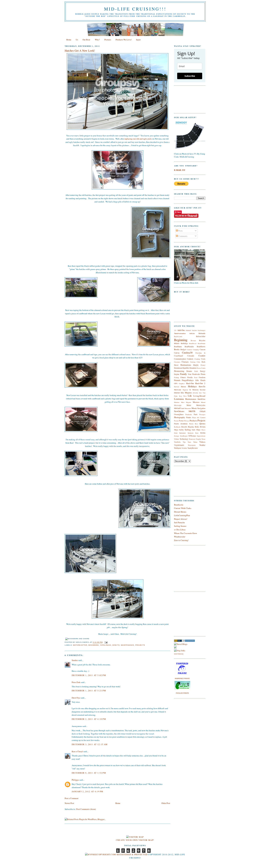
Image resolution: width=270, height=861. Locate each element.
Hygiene (185, 390)
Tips (184, 442)
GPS (176, 383)
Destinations (185, 364)
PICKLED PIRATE (182, 693)
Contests (190, 359)
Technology (184, 439)
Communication (180, 359)
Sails (193, 430)
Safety (181, 430)
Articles (192, 333)
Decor (176, 365)
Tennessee (192, 439)
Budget (183, 349)
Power (181, 420)
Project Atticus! (180, 519)
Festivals (196, 374)
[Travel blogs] (178, 641)
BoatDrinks (201, 343)
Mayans (188, 402)
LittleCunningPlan (182, 515)
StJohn (202, 433)
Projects (140, 645)
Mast (182, 402)
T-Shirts (176, 439)
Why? (97, 39)
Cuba (198, 362)
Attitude (201, 333)
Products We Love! (124, 39)
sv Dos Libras (179, 529)
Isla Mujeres (186, 392)
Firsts (203, 374)
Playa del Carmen (198, 417)
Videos (202, 441)
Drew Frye (76, 697)
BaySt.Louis (178, 336)
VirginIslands (179, 445)
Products (193, 420)
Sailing (188, 429)
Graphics (182, 383)
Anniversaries (180, 333)
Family (183, 374)
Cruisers (185, 361)
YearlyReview (193, 448)
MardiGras (201, 399)
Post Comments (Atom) (86, 809)
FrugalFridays (188, 380)
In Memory (194, 390)
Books (177, 349)
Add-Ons (181, 330)
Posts (180, 230)
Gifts (197, 380)
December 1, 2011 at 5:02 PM (89, 675)
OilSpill (202, 411)
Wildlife (184, 448)
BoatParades (189, 346)
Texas (203, 439)
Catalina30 (105, 645)
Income (202, 390)
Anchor (194, 330)
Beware (193, 340)
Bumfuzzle (178, 504)
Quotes (202, 423)
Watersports (192, 445)
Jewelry (195, 393)
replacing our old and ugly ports (138, 138)
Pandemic (188, 414)
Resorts (184, 427)
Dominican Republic (181, 368)
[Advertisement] (183, 613)
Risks (197, 427)
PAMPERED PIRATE (182, 678)
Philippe (75, 779)
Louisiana (179, 398)
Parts (196, 414)
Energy (202, 371)
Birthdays (184, 343)
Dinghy (196, 365)
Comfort (201, 355)
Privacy (186, 421)
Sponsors (190, 433)
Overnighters (179, 414)
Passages (202, 414)
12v (175, 330)
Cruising (192, 362)
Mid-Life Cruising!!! (135, 9)
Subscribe (190, 75)
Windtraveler (179, 536)
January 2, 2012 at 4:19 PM (87, 791)
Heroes (183, 386)
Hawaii (176, 387)
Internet (177, 392)
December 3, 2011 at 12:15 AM (90, 744)
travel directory (178, 654)
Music (194, 408)
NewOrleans (179, 411)
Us (77, 39)
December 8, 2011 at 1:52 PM (89, 772)
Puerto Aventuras (181, 423)
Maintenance (127, 645)
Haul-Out (190, 383)
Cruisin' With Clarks (182, 508)
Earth (196, 371)
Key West (183, 396)
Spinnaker (182, 433)
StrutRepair (184, 436)
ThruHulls (177, 442)
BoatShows (201, 346)
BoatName (178, 346)
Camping (196, 349)
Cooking (197, 359)
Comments (182, 236)
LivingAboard (199, 395)
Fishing (176, 377)
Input (138, 39)
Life (190, 395)
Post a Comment (71, 798)
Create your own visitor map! (135, 840)
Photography (179, 417)
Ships (198, 430)
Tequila (198, 439)
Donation (193, 368)
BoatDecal (192, 343)
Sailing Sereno (180, 526)
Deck (203, 362)
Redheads (177, 427)
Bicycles (202, 340)
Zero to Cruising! (181, 540)
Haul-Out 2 (200, 383)
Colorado (190, 356)
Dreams (189, 371)
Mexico (196, 402)
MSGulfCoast (179, 408)
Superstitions (201, 436)
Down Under (201, 368)
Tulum (195, 442)
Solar (176, 433)
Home (68, 39)
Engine (176, 374)
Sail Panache (179, 522)
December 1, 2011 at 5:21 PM (89, 690)
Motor (189, 405)
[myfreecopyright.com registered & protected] (116, 854)
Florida (189, 377)
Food (195, 377)
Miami (203, 402)
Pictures (107, 39)
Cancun (202, 349)
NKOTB (192, 411)
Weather (202, 445)
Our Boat (86, 39)
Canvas (177, 353)
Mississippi (177, 405)
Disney (203, 365)
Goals (202, 380)
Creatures (177, 362)
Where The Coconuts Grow (185, 533)
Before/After (80, 645)
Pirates (188, 417)
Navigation (201, 408)
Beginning (93, 645)
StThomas (192, 436)
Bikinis (176, 343)
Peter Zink (76, 682)
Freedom (202, 377)
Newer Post (69, 803)
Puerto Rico (193, 424)
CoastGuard (178, 356)
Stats (196, 433)
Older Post (165, 803)
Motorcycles (200, 405)
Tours (189, 442)
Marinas (176, 402)
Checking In (200, 353)
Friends (177, 380)
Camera (189, 349)
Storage (176, 436)
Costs (203, 359)
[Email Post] (105, 642)
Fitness (183, 377)
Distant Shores (180, 511)
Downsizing (179, 371)
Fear (189, 374)
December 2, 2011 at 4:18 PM (89, 719)
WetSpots (177, 448)
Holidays (192, 386)
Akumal (188, 330)
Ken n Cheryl (77, 751)
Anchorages (201, 330)
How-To (116, 645)
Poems (176, 421)
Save (179, 212)
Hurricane (177, 390)
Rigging (191, 427)
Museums (188, 408)
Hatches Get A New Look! (80, 50)
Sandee (75, 660)
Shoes (203, 430)
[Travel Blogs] (180, 644)
